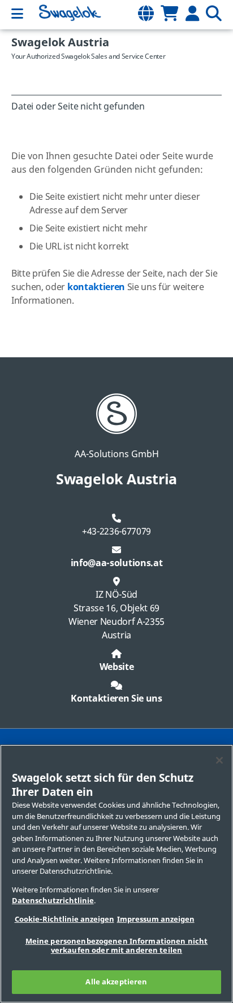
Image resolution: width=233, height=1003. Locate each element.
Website (117, 667)
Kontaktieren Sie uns (116, 699)
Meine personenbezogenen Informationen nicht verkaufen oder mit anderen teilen (116, 946)
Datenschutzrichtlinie (53, 900)
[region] (116, 873)
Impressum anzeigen (156, 919)
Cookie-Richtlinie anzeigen (64, 919)
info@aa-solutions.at (117, 563)
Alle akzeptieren (116, 981)
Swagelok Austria (60, 43)
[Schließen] (219, 760)
